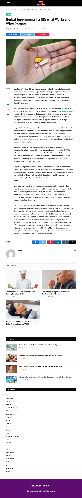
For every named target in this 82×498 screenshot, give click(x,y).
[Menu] (8, 3)
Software (9, 462)
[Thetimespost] (41, 3)
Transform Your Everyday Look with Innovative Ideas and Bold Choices (40, 355)
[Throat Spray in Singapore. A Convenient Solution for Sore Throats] (59, 279)
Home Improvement (12, 436)
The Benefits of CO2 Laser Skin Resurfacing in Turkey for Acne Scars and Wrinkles (22, 323)
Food (7, 427)
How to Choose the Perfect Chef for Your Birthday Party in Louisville (20, 293)
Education (9, 411)
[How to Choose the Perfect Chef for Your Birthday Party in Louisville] (23, 279)
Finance (8, 424)
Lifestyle (9, 443)
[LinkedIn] (8, 104)
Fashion (8, 420)
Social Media (10, 459)
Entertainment (11, 414)
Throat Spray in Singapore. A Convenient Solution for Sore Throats (56, 293)
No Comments (34, 29)
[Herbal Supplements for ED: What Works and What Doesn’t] (41, 61)
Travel (8, 471)
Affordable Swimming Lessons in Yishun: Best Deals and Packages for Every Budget (45, 377)
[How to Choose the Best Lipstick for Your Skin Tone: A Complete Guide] (11, 369)
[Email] (8, 115)
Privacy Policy (36, 486)
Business (9, 404)
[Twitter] (8, 99)
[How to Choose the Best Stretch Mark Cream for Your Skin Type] (11, 347)
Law (7, 439)
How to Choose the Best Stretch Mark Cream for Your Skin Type (38, 345)
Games (8, 430)
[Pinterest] (8, 109)
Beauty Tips (10, 401)
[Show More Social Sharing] (52, 34)
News (7, 446)
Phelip (13, 29)
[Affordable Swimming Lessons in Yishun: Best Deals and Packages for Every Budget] (11, 379)
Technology (9, 468)
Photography (10, 452)
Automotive (10, 398)
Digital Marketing (11, 408)
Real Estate (9, 455)
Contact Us (47, 486)
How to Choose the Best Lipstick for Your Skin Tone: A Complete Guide (40, 366)
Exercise (8, 417)
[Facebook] (8, 94)
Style (7, 465)
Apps (7, 395)
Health (9, 14)
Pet (7, 449)
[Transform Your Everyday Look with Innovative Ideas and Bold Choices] (11, 358)
